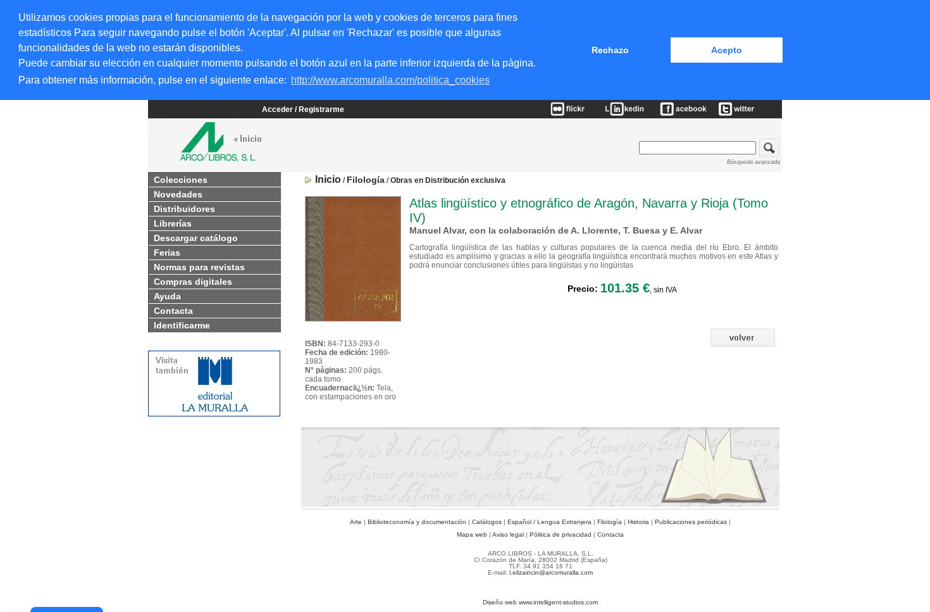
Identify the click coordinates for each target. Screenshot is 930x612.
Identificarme (182, 325)
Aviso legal (508, 534)
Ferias (167, 252)
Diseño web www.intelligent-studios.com (540, 602)
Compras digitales (193, 282)
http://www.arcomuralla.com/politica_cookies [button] (390, 80)
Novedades (178, 194)
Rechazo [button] (610, 50)
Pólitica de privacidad (561, 534)
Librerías (173, 223)
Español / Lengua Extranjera (549, 521)
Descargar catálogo (196, 238)
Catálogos (487, 521)
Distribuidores (184, 209)
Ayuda (167, 296)
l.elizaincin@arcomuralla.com (551, 572)
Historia (638, 521)
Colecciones (181, 180)
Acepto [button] (726, 50)
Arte (356, 521)
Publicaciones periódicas (691, 521)
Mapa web (472, 534)
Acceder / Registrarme (303, 109)
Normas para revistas (199, 267)
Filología (609, 521)
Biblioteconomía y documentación (417, 521)
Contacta (173, 311)
